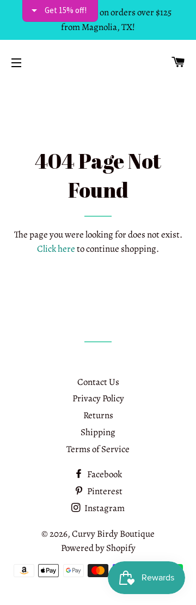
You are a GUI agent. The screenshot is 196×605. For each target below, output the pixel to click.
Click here (56, 248)
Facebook (103, 474)
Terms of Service (98, 449)
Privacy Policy (98, 398)
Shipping (98, 432)
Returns (98, 415)
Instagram (104, 508)
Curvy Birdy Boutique (113, 533)
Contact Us (98, 382)
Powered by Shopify (98, 548)
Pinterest (103, 491)
